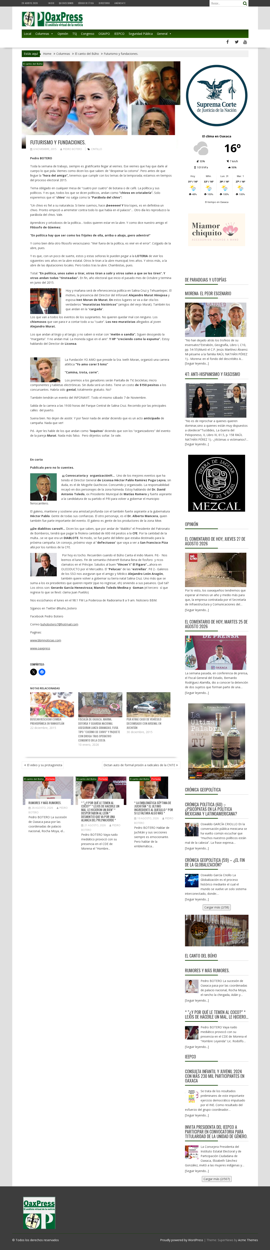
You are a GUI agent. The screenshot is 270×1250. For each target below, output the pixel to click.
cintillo (96, 149)
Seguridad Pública (141, 34)
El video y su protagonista (44, 765)
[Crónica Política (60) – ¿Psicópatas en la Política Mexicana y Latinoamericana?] (191, 829)
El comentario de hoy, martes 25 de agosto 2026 (216, 624)
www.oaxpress (40, 648)
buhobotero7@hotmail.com (59, 624)
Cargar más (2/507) (217, 1179)
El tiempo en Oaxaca (216, 202)
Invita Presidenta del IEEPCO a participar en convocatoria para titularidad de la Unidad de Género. (216, 1132)
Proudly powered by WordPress (181, 1240)
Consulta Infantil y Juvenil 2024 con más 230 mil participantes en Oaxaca (214, 1076)
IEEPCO (119, 34)
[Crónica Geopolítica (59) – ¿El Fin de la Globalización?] (191, 880)
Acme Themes (248, 1240)
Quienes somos (66, 3)
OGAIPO (104, 34)
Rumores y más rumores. (44, 802)
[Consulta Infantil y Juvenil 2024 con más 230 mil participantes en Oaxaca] (191, 1096)
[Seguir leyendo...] (197, 610)
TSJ (74, 34)
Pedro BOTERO (72, 149)
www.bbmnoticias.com (45, 640)
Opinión (63, 34)
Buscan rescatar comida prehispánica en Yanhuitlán (47, 721)
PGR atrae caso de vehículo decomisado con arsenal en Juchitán (144, 723)
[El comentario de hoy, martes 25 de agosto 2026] (215, 653)
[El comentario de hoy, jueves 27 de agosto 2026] (215, 570)
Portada (50, 779)
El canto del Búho (33, 63)
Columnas (42, 34)
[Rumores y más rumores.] (191, 986)
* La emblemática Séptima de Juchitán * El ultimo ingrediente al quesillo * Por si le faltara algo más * (153, 807)
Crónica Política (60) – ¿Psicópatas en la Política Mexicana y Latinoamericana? (211, 809)
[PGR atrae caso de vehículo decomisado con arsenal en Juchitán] (149, 704)
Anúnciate (120, 3)
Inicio (51, 3)
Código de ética (86, 3)
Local (27, 34)
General (162, 34)
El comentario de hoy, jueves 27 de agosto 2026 (215, 541)
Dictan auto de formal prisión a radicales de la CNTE (139, 765)
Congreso (87, 34)
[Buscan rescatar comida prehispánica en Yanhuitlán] (52, 704)
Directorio (104, 3)
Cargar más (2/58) (216, 907)
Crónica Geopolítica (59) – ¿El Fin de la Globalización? (215, 862)
